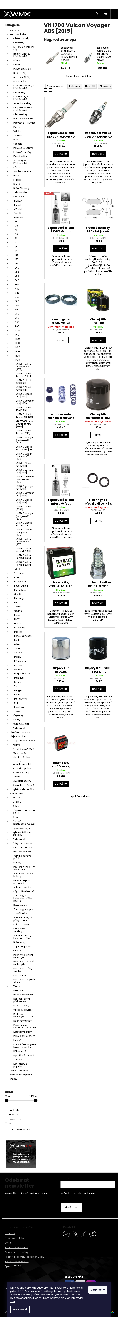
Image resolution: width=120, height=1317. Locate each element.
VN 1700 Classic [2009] (24, 508)
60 (16, 225)
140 (17, 255)
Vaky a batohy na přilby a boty (22, 919)
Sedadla (17, 143)
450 (17, 297)
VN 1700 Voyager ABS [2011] (25, 487)
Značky (13, 1078)
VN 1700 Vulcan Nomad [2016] (24, 557)
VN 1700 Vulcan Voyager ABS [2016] (24, 541)
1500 (17, 351)
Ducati (17, 623)
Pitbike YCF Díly (21, 38)
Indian (17, 656)
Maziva (16, 776)
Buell (16, 640)
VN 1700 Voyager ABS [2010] (25, 471)
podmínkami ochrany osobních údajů (85, 1195)
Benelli (17, 205)
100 (16, 242)
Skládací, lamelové (23, 1009)
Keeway (18, 694)
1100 (17, 334)
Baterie (16, 806)
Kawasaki (19, 217)
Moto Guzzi (20, 590)
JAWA (17, 711)
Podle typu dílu (21, 723)
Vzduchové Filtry (22, 103)
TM (16, 686)
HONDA (18, 200)
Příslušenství (16, 793)
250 (17, 276)
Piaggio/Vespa (22, 673)
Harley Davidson (23, 635)
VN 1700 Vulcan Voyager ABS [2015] (25, 424)
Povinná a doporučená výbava (24, 822)
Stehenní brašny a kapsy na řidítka (23, 937)
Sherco (18, 669)
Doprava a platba (15, 1238)
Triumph (18, 648)
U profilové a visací (23, 1055)
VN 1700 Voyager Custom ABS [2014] (25, 440)
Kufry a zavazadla (22, 843)
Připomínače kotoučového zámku (24, 1026)
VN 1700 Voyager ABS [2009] (25, 402)
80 (16, 234)
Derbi (17, 615)
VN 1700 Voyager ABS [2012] (25, 494)
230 (17, 272)
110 (16, 246)
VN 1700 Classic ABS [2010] (24, 464)
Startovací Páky (21, 77)
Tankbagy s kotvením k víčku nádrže (22, 898)
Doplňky (17, 801)
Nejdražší (90, 86)
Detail (61, 340)
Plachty (17, 950)
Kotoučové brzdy (22, 1031)
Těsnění (17, 135)
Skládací (17, 1059)
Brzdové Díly (20, 73)
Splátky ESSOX (13, 1266)
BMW (17, 619)
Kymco (18, 665)
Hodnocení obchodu (17, 1261)
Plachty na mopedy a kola (24, 981)
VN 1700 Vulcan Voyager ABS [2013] (24, 366)
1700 (17, 359)
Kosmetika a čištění (23, 785)
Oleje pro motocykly (24, 740)
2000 (17, 569)
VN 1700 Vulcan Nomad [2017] (24, 563)
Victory (18, 652)
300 (17, 280)
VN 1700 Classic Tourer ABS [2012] (25, 448)
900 (17, 326)
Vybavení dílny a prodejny (22, 834)
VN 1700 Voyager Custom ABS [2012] (25, 479)
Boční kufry (19, 942)
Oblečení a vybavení (21, 732)
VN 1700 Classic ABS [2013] (24, 395)
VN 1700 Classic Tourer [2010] (24, 432)
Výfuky (17, 131)
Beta (16, 602)
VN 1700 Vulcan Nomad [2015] (24, 550)
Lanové (17, 1040)
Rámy (16, 167)
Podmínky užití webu (16, 1247)
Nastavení (20, 1309)
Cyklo (16, 817)
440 (17, 293)
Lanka (16, 64)
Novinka (15, 1119)
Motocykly (15, 30)
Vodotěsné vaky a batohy (23, 875)
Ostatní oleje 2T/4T (23, 749)
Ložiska (17, 179)
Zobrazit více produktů (78, 76)
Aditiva (16, 744)
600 (17, 309)
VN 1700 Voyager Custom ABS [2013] (25, 516)
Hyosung (19, 598)
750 (17, 318)
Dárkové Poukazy (19, 1070)
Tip (12, 1123)
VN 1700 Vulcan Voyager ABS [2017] (24, 532)
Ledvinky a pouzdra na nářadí (23, 882)
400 (17, 288)
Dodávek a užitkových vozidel (23, 1015)
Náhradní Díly (18, 34)
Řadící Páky (19, 81)
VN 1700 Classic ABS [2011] (24, 382)
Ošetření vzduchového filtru (23, 763)
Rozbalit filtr (20, 1129)
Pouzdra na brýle (22, 851)
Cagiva (18, 610)
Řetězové (18, 990)
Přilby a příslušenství (24, 1035)
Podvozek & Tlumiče (24, 122)
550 (17, 305)
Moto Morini (20, 698)
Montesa (19, 707)
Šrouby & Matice (22, 171)
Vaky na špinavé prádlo (22, 857)
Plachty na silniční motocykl (23, 956)
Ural (16, 703)
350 (17, 284)
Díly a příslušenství (23, 891)
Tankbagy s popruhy (24, 909)
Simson (18, 682)
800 (17, 322)
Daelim (18, 631)
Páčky (16, 60)
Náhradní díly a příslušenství (21, 1000)
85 (16, 238)
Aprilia (17, 606)
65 (16, 230)
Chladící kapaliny (22, 780)
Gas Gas (18, 594)
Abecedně (105, 86)
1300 (17, 343)
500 (17, 301)
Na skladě (17, 1110)
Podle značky (20, 728)
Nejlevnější (74, 86)
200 (17, 267)
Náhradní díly (20, 1051)
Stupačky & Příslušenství (20, 162)
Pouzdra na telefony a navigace (24, 868)
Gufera (17, 175)
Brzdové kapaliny (22, 768)
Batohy (17, 862)
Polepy (17, 139)
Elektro (16, 797)
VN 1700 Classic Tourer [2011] (24, 524)
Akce (13, 1114)
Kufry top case (21, 924)
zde (12, 1301)
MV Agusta (20, 661)
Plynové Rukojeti (22, 68)
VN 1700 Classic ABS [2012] (24, 388)
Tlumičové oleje (21, 757)
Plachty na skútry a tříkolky (23, 970)
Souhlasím (98, 1290)
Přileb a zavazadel (23, 994)
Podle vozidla (20, 192)
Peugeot (18, 690)
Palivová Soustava (23, 148)
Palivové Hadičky (22, 152)
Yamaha (19, 573)
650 (17, 313)
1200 (17, 338)
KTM (16, 577)
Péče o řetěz (19, 753)
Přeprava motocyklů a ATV (24, 812)
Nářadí (16, 184)
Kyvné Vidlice (20, 156)
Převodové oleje (21, 772)
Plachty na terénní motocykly (23, 963)
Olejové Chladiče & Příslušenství (23, 109)
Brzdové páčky (21, 1005)
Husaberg (19, 627)
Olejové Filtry (20, 114)
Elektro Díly (19, 92)
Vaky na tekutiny (22, 887)
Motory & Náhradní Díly (23, 48)
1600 (17, 355)
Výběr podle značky (23, 789)
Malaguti (19, 677)
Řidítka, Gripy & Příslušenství (21, 55)
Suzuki (17, 213)
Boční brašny (20, 905)
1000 (17, 330)
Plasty (16, 127)
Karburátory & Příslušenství (21, 98)
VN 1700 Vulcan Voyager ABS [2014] (24, 456)
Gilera (17, 644)
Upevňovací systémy (24, 828)
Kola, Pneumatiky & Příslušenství (23, 87)
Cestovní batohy (22, 847)
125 (16, 251)
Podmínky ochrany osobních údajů (24, 1256)
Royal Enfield (21, 585)
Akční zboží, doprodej (21, 1074)
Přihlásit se (71, 1207)
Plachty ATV (19, 975)
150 (16, 259)
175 (16, 263)
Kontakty (10, 1233)
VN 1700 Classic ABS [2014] (24, 501)
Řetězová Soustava (23, 118)
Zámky (16, 986)
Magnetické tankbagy (19, 930)
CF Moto (18, 209)
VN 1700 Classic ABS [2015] (24, 409)
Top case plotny (22, 946)
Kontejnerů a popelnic (20, 1065)
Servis (8, 1242)
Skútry (16, 719)
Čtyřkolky (18, 715)
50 (16, 221)
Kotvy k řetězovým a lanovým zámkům (24, 1046)
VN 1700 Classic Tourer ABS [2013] (25, 416)
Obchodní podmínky (16, 1252)
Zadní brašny (20, 913)
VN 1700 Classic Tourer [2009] (24, 375)
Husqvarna (20, 581)
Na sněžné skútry (22, 1020)
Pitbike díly (18, 42)
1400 (17, 347)
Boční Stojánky (21, 188)
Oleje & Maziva (18, 736)
